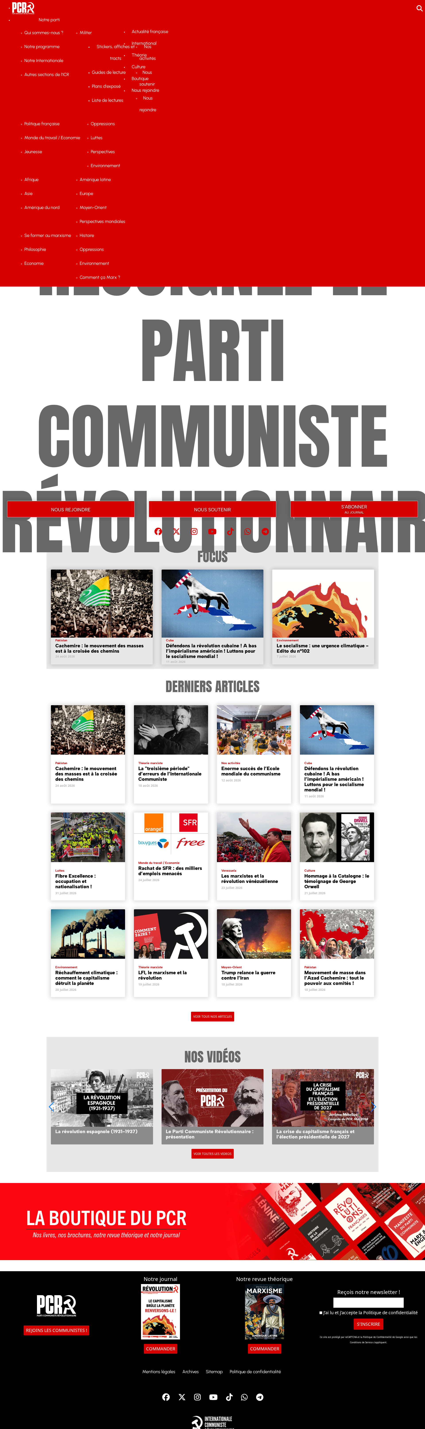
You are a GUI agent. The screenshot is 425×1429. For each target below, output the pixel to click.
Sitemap (214, 1371)
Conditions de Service (361, 1342)
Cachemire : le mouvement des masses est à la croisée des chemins (99, 648)
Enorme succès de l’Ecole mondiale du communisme (250, 771)
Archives (190, 1371)
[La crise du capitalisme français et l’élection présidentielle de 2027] (212, 1106)
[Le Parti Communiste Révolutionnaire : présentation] (102, 1106)
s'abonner (354, 508)
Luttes (59, 871)
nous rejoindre (71, 509)
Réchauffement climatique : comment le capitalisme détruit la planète (86, 978)
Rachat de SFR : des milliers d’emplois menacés (170, 871)
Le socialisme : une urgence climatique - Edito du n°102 (323, 648)
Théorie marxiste (150, 763)
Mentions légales (158, 1371)
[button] (373, 1107)
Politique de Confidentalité (377, 1337)
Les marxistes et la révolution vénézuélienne (249, 878)
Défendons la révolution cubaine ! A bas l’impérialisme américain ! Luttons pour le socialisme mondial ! (211, 651)
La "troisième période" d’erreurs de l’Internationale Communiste (169, 773)
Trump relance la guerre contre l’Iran (248, 975)
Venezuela (228, 871)
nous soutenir (212, 509)
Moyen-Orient (231, 967)
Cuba (170, 640)
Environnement (288, 640)
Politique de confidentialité (390, 1313)
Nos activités (230, 763)
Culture (309, 871)
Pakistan (61, 640)
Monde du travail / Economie (159, 863)
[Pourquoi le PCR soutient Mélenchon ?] (323, 1106)
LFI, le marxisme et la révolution (162, 975)
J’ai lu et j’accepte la (370, 1312)
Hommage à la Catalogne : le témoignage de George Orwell (336, 881)
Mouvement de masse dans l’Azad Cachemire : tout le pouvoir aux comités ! (335, 978)
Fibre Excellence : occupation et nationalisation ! (75, 881)
